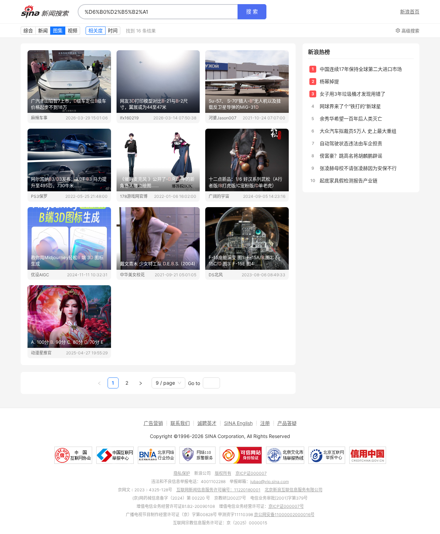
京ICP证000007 (251, 473)
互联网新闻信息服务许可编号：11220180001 (218, 489)
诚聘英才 (207, 423)
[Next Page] (140, 382)
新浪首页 (409, 11)
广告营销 (153, 423)
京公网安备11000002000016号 (284, 514)
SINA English (238, 423)
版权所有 (223, 473)
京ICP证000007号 (286, 506)
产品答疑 (287, 423)
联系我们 (180, 423)
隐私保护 (182, 473)
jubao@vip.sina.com (269, 481)
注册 (265, 423)
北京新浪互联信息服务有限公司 (293, 489)
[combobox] (158, 11)
